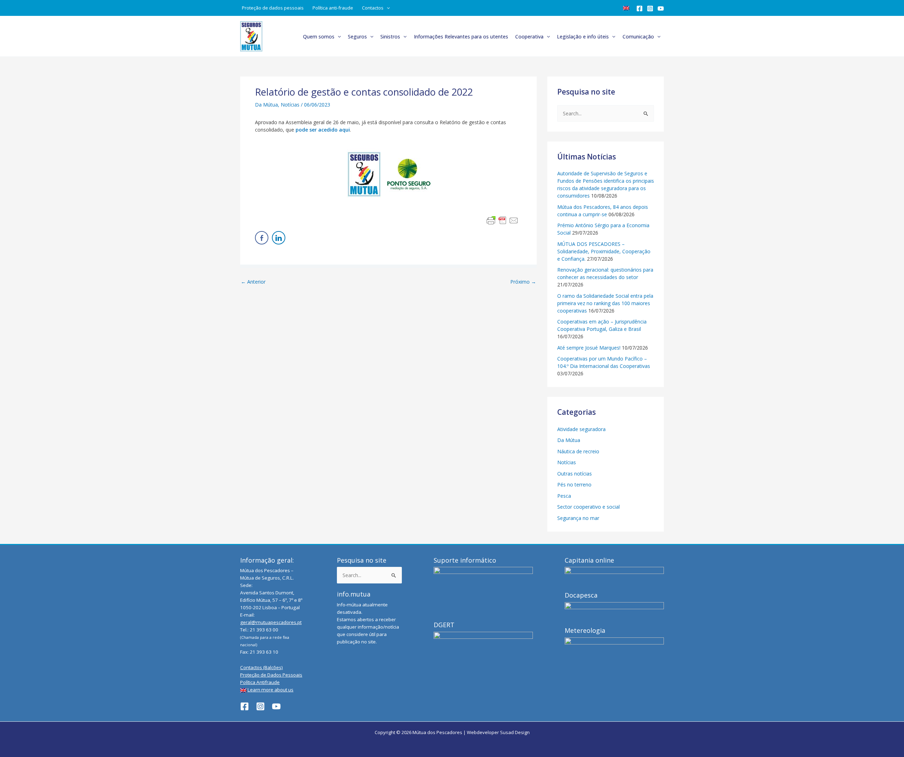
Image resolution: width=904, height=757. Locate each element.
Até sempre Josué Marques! (588, 347)
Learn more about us (270, 689)
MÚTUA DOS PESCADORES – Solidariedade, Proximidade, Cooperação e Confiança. (603, 251)
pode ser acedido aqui (323, 129)
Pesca (564, 495)
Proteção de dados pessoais (273, 8)
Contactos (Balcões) (261, 667)
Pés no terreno (574, 484)
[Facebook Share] (261, 237)
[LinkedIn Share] (278, 237)
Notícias (290, 104)
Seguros (357, 36)
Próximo (523, 281)
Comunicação (638, 36)
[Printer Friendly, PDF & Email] (502, 220)
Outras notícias (574, 473)
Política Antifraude (260, 682)
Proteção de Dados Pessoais (271, 675)
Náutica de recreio (578, 451)
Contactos (372, 8)
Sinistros (390, 36)
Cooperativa (529, 36)
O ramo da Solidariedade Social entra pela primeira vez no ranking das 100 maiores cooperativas (605, 303)
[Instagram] (650, 8)
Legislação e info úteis (583, 36)
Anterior (253, 281)
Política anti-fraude (333, 8)
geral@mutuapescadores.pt (271, 622)
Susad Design (515, 732)
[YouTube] (661, 8)
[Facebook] (639, 8)
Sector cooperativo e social (588, 506)
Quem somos (318, 36)
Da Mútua (266, 104)
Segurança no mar (578, 518)
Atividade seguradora (581, 429)
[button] (386, 8)
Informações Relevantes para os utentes (461, 36)
